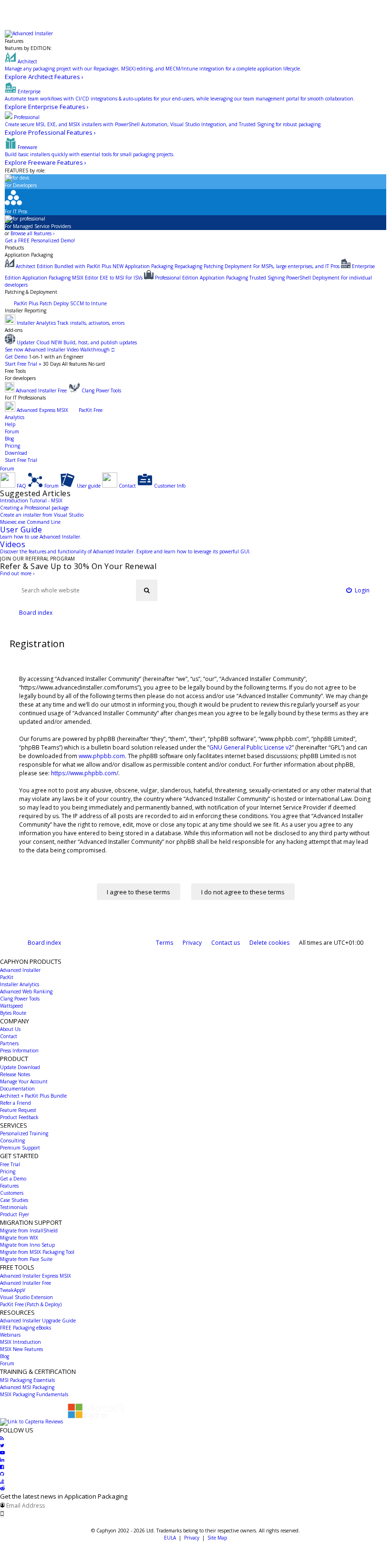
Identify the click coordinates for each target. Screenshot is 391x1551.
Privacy (191, 1537)
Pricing (12, 445)
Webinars (10, 1334)
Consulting (12, 1140)
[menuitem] (358, 590)
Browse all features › (32, 233)
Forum (12, 431)
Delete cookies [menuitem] (269, 943)
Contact (8, 1036)
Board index (44, 943)
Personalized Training (24, 1133)
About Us (10, 1029)
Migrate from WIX (19, 1237)
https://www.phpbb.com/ (84, 773)
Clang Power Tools (20, 998)
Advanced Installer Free (25, 1283)
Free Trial (10, 1164)
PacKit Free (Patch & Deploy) (31, 1304)
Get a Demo (13, 1178)
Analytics (14, 417)
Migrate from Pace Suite (26, 1259)
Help (10, 424)
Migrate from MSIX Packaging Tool (37, 1252)
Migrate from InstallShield (29, 1230)
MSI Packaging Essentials (27, 1380)
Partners (9, 1043)
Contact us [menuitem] (225, 943)
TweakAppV (12, 1290)
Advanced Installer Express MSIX (35, 1275)
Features (14, 41)
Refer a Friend (15, 1103)
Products (14, 247)
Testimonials (13, 1207)
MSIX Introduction (20, 1342)
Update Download (20, 1067)
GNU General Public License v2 (250, 747)
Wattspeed (11, 1005)
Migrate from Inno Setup (27, 1244)
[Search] (146, 590)
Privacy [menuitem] (192, 943)
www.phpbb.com (102, 756)
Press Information (19, 1050)
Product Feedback (19, 1117)
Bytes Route (13, 1013)
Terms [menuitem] (164, 943)
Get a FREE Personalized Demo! (40, 240)
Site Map (217, 1537)
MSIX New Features (21, 1349)
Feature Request (18, 1110)
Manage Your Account (24, 1081)
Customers (11, 1193)
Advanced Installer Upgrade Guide (38, 1320)
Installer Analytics (19, 984)
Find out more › (17, 573)
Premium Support (20, 1147)
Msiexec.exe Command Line (30, 522)
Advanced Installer (20, 970)
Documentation (17, 1088)
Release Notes (15, 1074)
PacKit (6, 977)
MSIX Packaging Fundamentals (34, 1394)
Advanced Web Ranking (26, 991)
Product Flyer (14, 1214)
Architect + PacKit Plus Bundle (33, 1095)
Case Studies (14, 1200)
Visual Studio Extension (26, 1297)
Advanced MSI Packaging (27, 1387)
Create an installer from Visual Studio (41, 514)
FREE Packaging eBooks (25, 1327)
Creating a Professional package (34, 507)
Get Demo (16, 356)
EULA (170, 1537)
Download (16, 453)
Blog (9, 438)
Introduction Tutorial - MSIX (31, 500)
